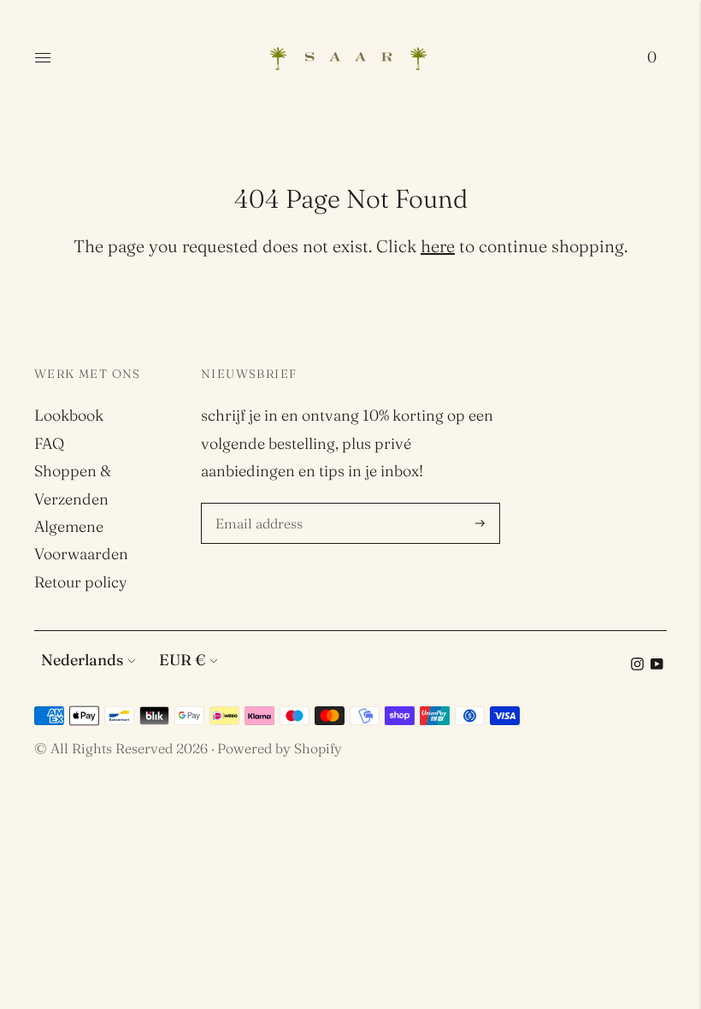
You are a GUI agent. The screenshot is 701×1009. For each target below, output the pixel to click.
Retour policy (80, 582)
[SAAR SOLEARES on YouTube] (657, 665)
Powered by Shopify (279, 748)
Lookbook (68, 415)
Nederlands (82, 660)
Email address (261, 505)
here (438, 246)
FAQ (49, 443)
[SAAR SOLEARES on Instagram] (637, 665)
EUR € (182, 660)
